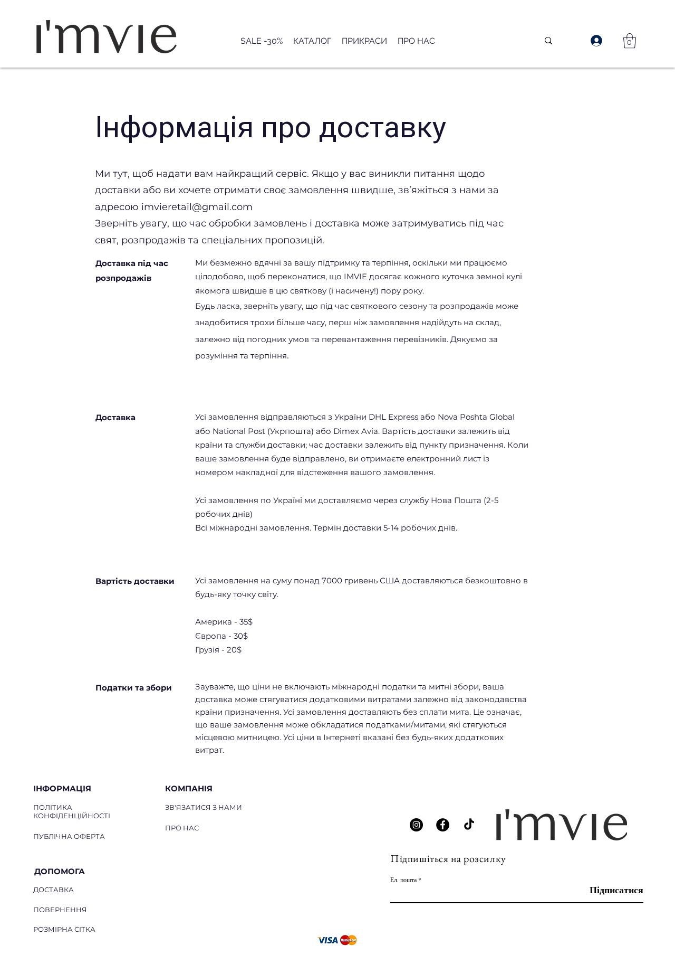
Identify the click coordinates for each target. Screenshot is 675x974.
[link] (629, 41)
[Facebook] (442, 824)
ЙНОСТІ (96, 815)
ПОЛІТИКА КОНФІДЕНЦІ (57, 811)
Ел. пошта (403, 879)
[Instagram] (416, 824)
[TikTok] (469, 824)
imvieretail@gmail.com (197, 207)
